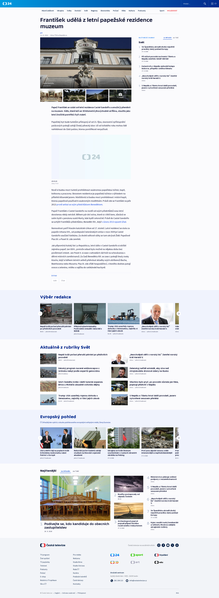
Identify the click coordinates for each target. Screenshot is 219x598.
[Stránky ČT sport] (137, 555)
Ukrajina (60, 10)
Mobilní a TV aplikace (48, 580)
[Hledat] (205, 3)
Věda (124, 10)
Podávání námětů (80, 576)
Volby (69, 10)
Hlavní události (48, 10)
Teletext (43, 566)
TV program (45, 555)
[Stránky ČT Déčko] (114, 562)
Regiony (94, 10)
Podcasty (142, 10)
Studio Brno (77, 562)
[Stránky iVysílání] (161, 555)
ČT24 (63, 281)
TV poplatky (45, 562)
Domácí (78, 10)
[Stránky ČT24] (114, 555)
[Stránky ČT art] (135, 562)
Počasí (115, 10)
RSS (177, 593)
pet (41, 33)
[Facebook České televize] (163, 545)
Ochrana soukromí (68, 593)
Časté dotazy (78, 580)
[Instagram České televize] (159, 545)
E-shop (43, 576)
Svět (86, 10)
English (57, 593)
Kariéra (76, 573)
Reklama (76, 558)
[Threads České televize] (177, 545)
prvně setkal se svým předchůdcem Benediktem (79, 204)
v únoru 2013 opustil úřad (114, 221)
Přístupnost (82, 593)
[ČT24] (7, 3)
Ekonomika (105, 10)
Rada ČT (76, 569)
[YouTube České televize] (168, 545)
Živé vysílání (45, 558)
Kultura (132, 10)
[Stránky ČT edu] (159, 562)
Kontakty (76, 584)
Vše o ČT (43, 584)
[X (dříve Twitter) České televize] (172, 545)
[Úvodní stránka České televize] (53, 545)
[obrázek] (91, 157)
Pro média (77, 555)
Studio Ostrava (79, 566)
